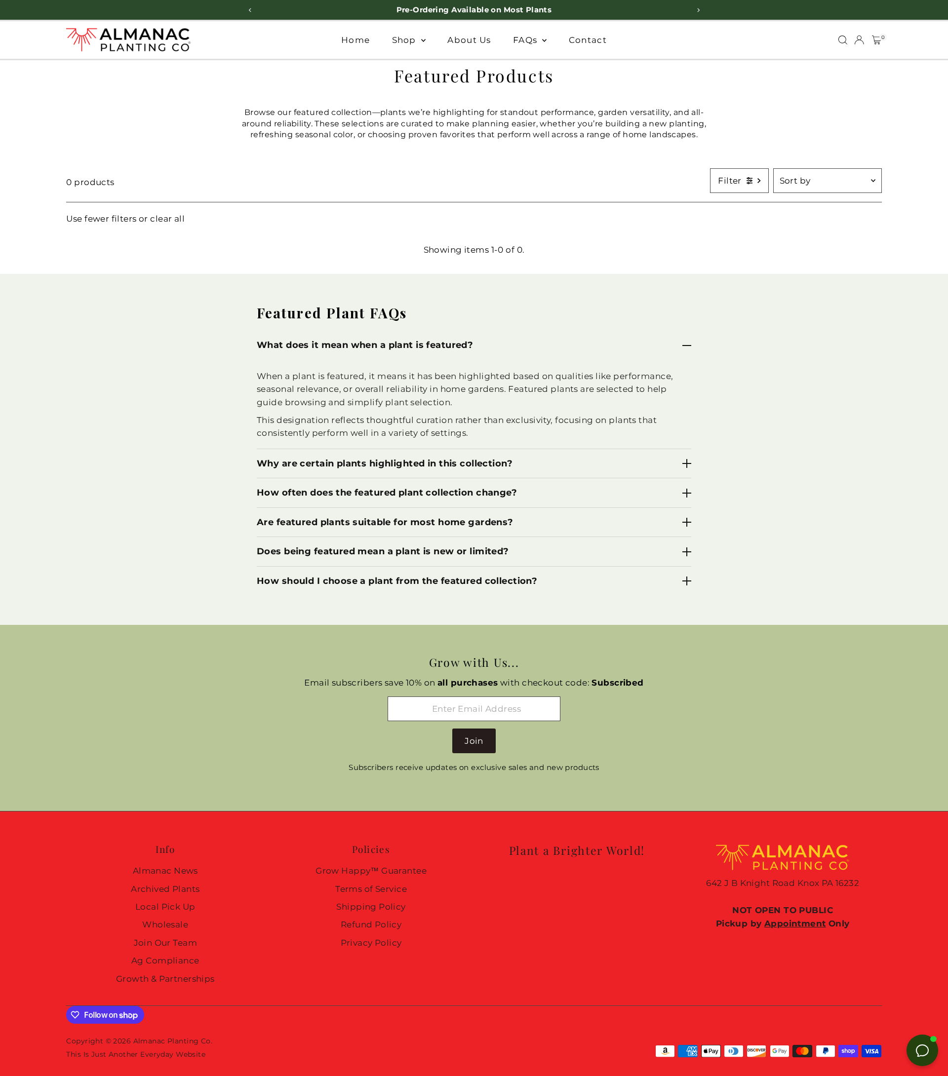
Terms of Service (371, 889)
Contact (588, 40)
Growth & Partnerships (165, 979)
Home (355, 40)
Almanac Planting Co (172, 1041)
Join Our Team (166, 943)
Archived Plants (165, 889)
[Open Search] (842, 40)
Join (474, 741)
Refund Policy (371, 924)
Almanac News (165, 871)
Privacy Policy (371, 943)
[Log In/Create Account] (859, 40)
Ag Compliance (165, 960)
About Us (469, 40)
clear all (167, 219)
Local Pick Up (165, 907)
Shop (405, 40)
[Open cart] (876, 40)
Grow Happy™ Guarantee (371, 871)
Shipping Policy (370, 907)
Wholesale (165, 924)
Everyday (156, 1054)
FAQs (526, 40)
